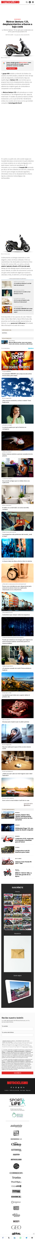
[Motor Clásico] (16, 1144)
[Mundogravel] (16, 1233)
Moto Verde (18, 858)
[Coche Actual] (16, 1133)
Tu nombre (5, 1026)
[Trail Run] (16, 1182)
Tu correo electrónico (8, 1032)
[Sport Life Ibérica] (17, 1102)
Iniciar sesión (30, 2)
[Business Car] (16, 1139)
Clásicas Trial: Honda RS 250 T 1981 (23, 863)
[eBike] (16, 1215)
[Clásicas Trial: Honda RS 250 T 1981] (7, 861)
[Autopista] (16, 1126)
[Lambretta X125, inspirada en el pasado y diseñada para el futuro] (7, 838)
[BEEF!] (16, 1221)
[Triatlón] (16, 1178)
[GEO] (16, 1227)
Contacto (7, 1090)
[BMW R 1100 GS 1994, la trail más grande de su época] (7, 872)
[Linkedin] (14, 1238)
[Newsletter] (17, 954)
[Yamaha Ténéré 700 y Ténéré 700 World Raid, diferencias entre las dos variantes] (7, 815)
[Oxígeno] (16, 1202)
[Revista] (17, 912)
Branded (17, 812)
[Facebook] (3, 1238)
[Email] (32, 1238)
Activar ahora (11, 68)
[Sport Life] (16, 1166)
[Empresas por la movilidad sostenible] (17, 1114)
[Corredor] (16, 1173)
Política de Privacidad (19, 1051)
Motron (4, 333)
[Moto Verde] (16, 1155)
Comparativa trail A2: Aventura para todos (22, 851)
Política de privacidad (14, 1090)
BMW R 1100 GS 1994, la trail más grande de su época (23, 874)
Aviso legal (22, 1090)
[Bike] (16, 1197)
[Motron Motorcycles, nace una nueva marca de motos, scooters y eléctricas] (4, 342)
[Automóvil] (16, 1150)
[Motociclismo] (10, 2)
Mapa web (28, 1090)
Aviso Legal (25, 1047)
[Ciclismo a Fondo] (16, 1191)
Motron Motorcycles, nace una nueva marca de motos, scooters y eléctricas (20, 343)
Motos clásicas (17, 870)
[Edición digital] (17, 991)
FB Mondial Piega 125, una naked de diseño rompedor (24, 829)
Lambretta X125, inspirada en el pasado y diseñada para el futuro (24, 840)
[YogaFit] (16, 1186)
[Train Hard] (16, 1208)
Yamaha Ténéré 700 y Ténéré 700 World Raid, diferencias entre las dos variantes (23, 817)
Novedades (17, 19)
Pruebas (17, 847)
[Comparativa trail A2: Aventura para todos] (7, 850)
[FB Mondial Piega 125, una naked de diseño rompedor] (7, 827)
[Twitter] (9, 1237)
